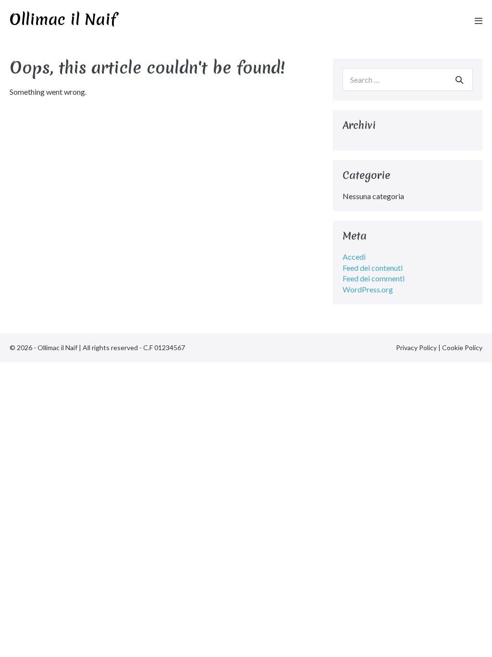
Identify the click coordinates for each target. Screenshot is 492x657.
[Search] (459, 79)
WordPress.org (368, 289)
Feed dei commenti (374, 278)
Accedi (354, 256)
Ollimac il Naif (63, 19)
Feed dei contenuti (373, 267)
